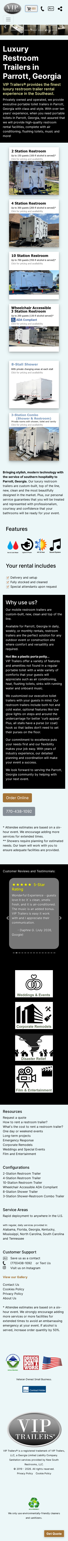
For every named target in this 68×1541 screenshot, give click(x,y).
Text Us (45, 1308)
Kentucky (48, 1275)
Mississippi (10, 1279)
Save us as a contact (24, 1303)
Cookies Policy (13, 1334)
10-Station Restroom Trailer (22, 1228)
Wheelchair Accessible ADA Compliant (30, 1232)
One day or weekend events (23, 1176)
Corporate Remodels (17, 1190)
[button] (5, 26)
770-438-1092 (19, 811)
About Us (9, 1343)
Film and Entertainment (19, 1199)
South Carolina (53, 1279)
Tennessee (16, 1284)
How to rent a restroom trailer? (25, 1167)
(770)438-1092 (19, 1308)
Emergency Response (18, 1185)
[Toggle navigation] (8, 19)
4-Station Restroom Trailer (22, 1223)
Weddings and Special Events (24, 1195)
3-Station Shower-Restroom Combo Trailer (33, 1241)
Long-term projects (17, 1181)
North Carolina (30, 1279)
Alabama (9, 1275)
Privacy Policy (13, 1339)
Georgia (34, 1275)
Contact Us (11, 1330)
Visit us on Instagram (23, 1313)
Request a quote (14, 1163)
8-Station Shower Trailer (20, 1237)
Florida (22, 1275)
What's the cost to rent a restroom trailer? (33, 1172)
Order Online (17, 798)
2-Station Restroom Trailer (22, 1219)
